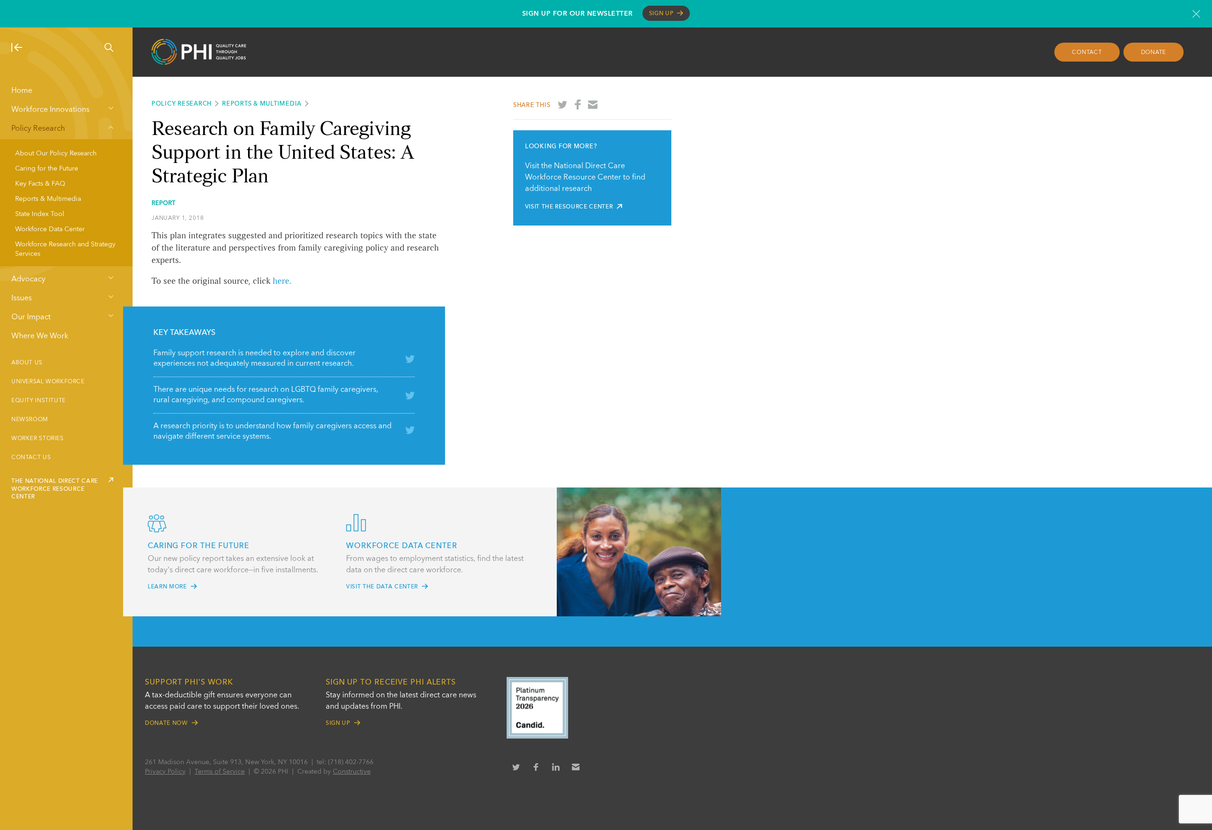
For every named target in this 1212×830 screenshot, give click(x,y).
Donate (1154, 52)
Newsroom (29, 420)
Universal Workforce (48, 382)
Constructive (352, 771)
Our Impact (31, 317)
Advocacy (28, 279)
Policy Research (38, 129)
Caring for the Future (46, 168)
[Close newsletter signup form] (1196, 13)
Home (21, 91)
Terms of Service (220, 771)
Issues (21, 298)
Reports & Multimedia (48, 199)
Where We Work (39, 336)
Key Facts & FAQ (40, 183)
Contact (1087, 52)
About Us (27, 363)
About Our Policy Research (56, 153)
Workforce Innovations (50, 110)
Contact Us (31, 457)
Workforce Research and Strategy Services (65, 249)
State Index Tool (39, 214)
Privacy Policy (165, 771)
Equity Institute (38, 401)
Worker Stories (37, 439)
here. (282, 281)
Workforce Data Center (50, 229)
